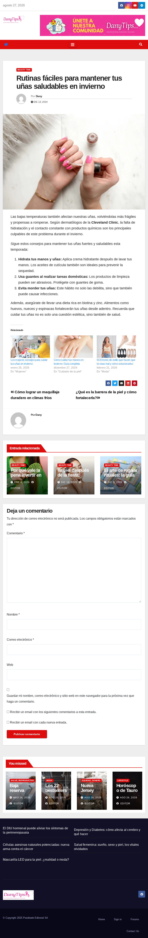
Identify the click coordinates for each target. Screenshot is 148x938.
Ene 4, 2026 (22, 482)
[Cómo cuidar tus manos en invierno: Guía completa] (73, 346)
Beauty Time (24, 70)
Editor (18, 803)
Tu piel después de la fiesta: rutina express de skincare (73, 477)
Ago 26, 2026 (21, 797)
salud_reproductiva (22, 780)
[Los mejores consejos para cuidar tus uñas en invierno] (30, 346)
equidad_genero (91, 780)
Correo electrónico (20, 639)
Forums (135, 919)
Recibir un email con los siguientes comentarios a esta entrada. (53, 712)
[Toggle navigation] (72, 44)
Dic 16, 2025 (69, 482)
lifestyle (123, 780)
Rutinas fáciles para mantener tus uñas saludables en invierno (69, 82)
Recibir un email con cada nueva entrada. (38, 722)
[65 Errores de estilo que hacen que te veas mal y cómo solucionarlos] (116, 346)
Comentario (16, 533)
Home (101, 919)
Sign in (118, 919)
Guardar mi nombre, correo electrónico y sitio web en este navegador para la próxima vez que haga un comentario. (70, 698)
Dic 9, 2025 (115, 482)
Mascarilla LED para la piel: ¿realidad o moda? (36, 859)
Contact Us (133, 931)
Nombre (13, 614)
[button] (140, 44)
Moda (49, 780)
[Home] (6, 44)
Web (10, 664)
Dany (39, 96)
